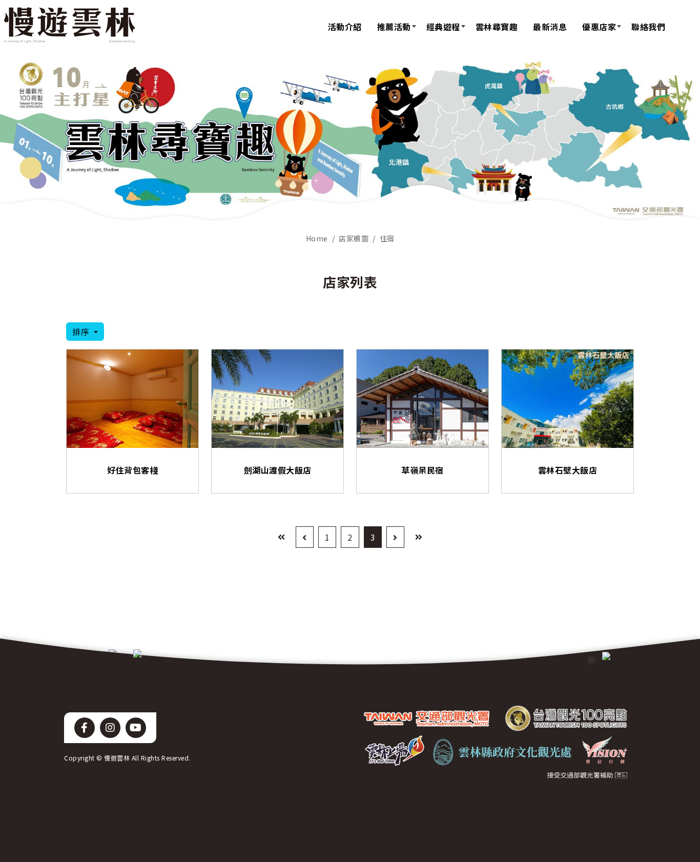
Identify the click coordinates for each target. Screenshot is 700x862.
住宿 (387, 238)
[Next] (395, 537)
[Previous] (305, 537)
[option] (350, 140)
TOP (673, 737)
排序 (82, 331)
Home (317, 238)
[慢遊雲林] (69, 25)
